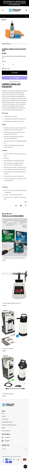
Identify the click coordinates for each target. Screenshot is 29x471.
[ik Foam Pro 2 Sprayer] (14, 328)
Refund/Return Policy (7, 422)
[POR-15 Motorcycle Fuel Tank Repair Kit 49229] (14, 237)
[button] (3, 10)
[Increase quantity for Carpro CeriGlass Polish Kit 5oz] (13, 64)
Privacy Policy (5, 419)
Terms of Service (6, 430)
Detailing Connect (8, 456)
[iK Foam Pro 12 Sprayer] (14, 373)
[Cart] (25, 10)
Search (3, 427)
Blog (3, 413)
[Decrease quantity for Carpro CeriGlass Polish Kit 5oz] (3, 64)
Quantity (4, 61)
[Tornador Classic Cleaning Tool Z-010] (14, 283)
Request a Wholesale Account (9, 425)
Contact (4, 416)
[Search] (25, 16)
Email (4, 448)
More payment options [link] (14, 81)
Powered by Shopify (17, 456)
